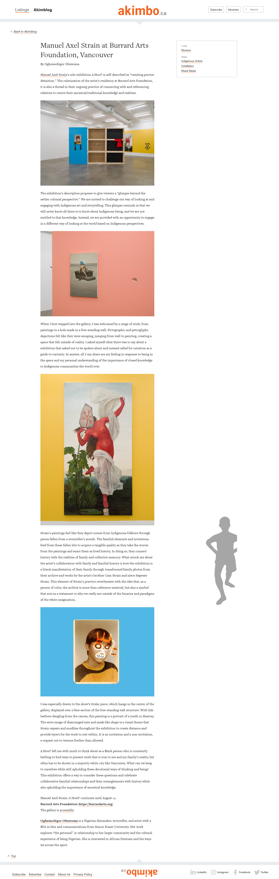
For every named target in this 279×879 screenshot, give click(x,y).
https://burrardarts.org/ (96, 804)
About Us (64, 874)
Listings (22, 9)
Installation (187, 66)
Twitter (264, 872)
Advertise (233, 9)
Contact (49, 874)
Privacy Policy (82, 874)
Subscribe (216, 9)
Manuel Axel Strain (53, 74)
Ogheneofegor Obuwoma (59, 820)
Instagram (222, 872)
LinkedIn (201, 872)
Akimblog (43, 9)
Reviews (186, 50)
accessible (67, 810)
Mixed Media (188, 71)
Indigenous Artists (192, 61)
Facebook (244, 872)
